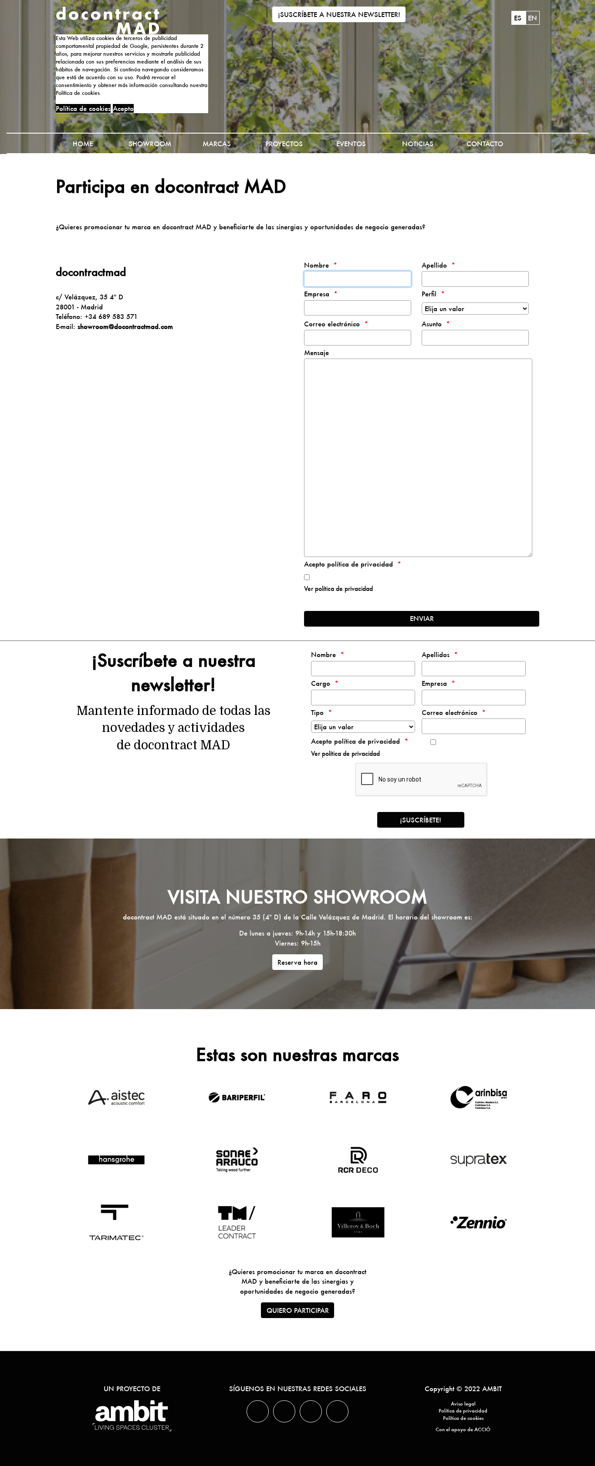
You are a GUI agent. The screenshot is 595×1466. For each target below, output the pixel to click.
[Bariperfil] (237, 1097)
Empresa (316, 293)
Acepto (123, 108)
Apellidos (436, 654)
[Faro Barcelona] (358, 1097)
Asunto (432, 323)
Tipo (317, 712)
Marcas (217, 143)
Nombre (316, 265)
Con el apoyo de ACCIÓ (463, 1429)
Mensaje (316, 352)
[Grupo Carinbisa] (478, 1097)
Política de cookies (83, 108)
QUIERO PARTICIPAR (298, 1310)
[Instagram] (311, 1411)
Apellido (434, 265)
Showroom (149, 143)
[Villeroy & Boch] (358, 1222)
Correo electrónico (332, 323)
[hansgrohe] (116, 1160)
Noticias (417, 143)
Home (83, 143)
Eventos (351, 143)
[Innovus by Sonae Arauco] (237, 1160)
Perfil (429, 293)
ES (519, 17)
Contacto (485, 143)
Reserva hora (297, 962)
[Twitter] (258, 1411)
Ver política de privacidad (338, 589)
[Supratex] (478, 1160)
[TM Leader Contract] (237, 1222)
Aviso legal (463, 1404)
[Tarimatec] (116, 1222)
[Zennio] (478, 1222)
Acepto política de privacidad (348, 564)
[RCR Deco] (358, 1160)
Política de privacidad (463, 1411)
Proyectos (284, 143)
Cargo (320, 683)
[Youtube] (337, 1411)
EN (532, 17)
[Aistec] (116, 1097)
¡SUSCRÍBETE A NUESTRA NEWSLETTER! (339, 14)
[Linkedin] (284, 1411)
